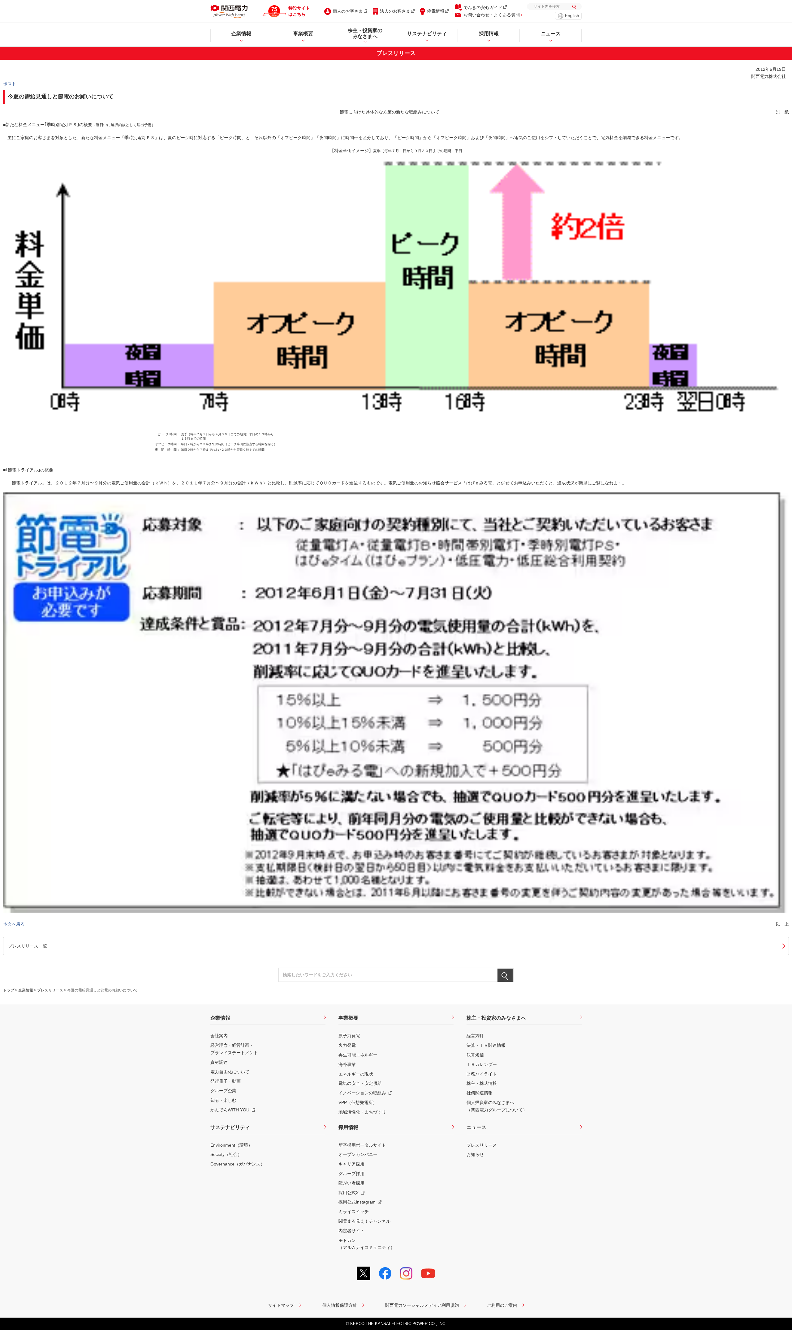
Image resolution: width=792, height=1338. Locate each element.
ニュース (476, 1127)
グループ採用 (351, 1173)
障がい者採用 (351, 1183)
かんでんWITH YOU (229, 1109)
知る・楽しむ (223, 1100)
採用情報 (348, 1127)
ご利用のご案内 (502, 1305)
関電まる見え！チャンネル (364, 1221)
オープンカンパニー (357, 1154)
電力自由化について (229, 1071)
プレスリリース (50, 990)
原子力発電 (349, 1035)
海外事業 (347, 1064)
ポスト (9, 83)
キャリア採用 (351, 1163)
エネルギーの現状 (355, 1074)
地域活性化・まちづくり (362, 1112)
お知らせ (475, 1154)
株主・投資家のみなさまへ (496, 1018)
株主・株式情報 (482, 1083)
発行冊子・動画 (225, 1081)
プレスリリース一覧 (27, 946)
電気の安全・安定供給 (360, 1083)
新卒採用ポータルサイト (362, 1145)
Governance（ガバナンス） (237, 1163)
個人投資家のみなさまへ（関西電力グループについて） (497, 1106)
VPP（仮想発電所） (357, 1102)
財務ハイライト (482, 1074)
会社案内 (219, 1035)
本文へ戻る (14, 924)
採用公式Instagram (357, 1202)
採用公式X (348, 1192)
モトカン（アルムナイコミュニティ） (366, 1244)
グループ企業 (223, 1090)
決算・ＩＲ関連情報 (486, 1045)
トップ (8, 990)
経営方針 (475, 1035)
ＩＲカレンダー (482, 1064)
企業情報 (25, 990)
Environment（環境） (231, 1145)
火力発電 (347, 1045)
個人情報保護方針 (339, 1305)
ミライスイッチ (353, 1211)
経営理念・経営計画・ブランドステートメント (234, 1049)
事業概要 (348, 1018)
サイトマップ (281, 1305)
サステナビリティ (230, 1127)
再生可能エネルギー (357, 1054)
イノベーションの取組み (362, 1092)
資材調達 (219, 1062)
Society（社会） (226, 1154)
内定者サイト (351, 1230)
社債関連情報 (480, 1092)
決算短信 (475, 1054)
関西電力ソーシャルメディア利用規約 (422, 1305)
